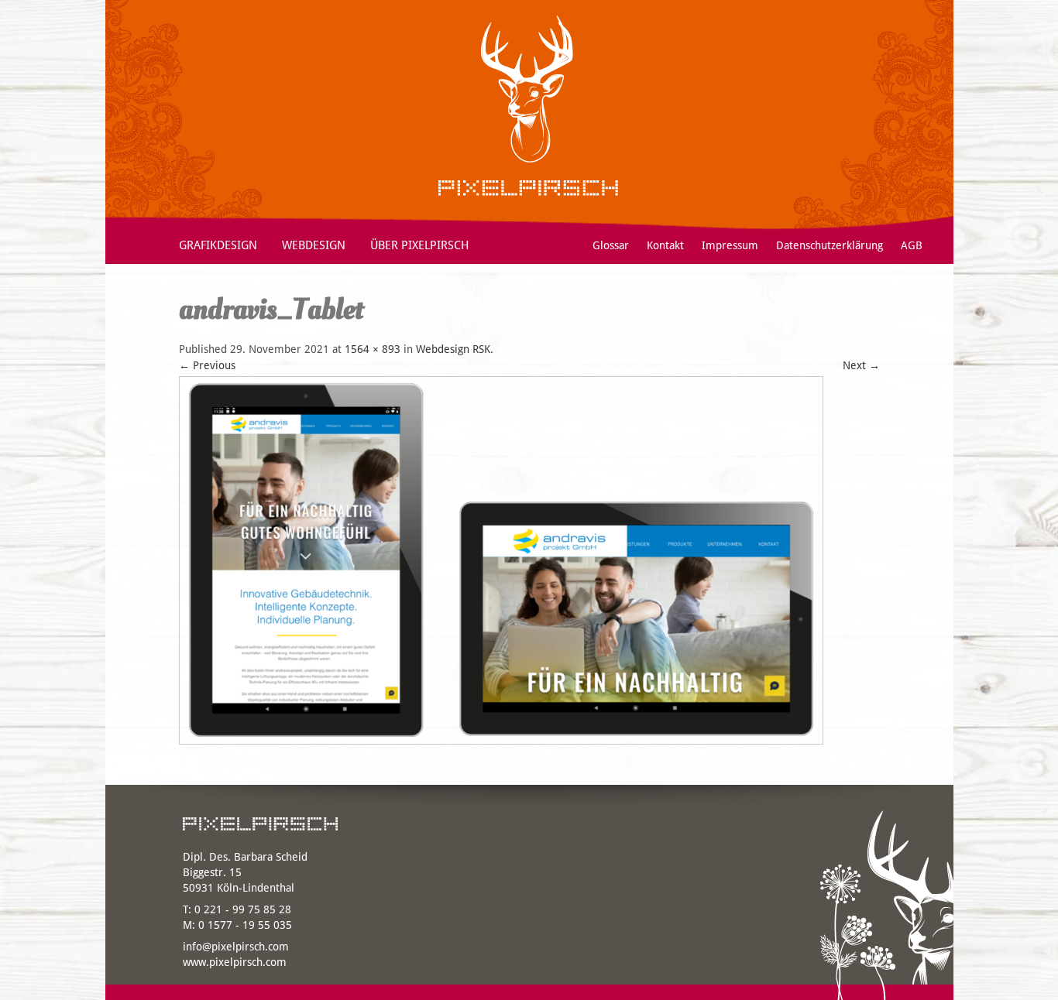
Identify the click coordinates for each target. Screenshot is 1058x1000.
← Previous (207, 365)
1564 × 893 (372, 349)
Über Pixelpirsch (419, 245)
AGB (911, 245)
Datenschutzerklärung (829, 245)
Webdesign (313, 245)
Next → (861, 365)
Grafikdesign (218, 245)
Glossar (611, 245)
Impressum (730, 245)
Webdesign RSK (453, 349)
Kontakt (665, 245)
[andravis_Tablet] (501, 748)
